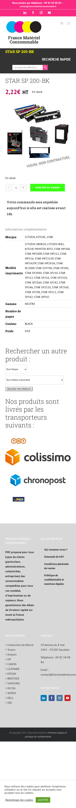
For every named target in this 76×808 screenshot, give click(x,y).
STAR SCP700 (43, 268)
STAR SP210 (50, 273)
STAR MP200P (33, 253)
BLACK (29, 323)
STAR (50, 237)
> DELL (9, 698)
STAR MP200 (62, 249)
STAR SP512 (48, 292)
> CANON (10, 664)
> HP (8, 659)
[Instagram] (60, 698)
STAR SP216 (41, 277)
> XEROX (10, 693)
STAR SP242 (50, 282)
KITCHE (40, 237)
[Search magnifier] (45, 67)
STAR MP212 (51, 253)
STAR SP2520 (42, 287)
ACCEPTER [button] (43, 799)
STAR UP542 (41, 297)
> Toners (10, 649)
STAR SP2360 (33, 282)
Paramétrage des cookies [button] (19, 800)
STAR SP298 (32, 292)
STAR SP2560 (60, 287)
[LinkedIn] (44, 698)
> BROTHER (12, 678)
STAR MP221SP (44, 258)
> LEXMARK (12, 669)
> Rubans (11, 654)
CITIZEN (30, 237)
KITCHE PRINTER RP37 (39, 249)
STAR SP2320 (58, 277)
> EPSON (10, 673)
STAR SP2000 (33, 273)
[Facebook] (52, 698)
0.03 (27, 331)
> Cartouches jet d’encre (19, 645)
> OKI (8, 702)
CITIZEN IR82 (55, 244)
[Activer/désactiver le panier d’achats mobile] (61, 23)
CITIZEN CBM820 (35, 244)
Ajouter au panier (47, 187)
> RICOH (10, 688)
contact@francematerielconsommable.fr (38, 6)
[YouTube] (68, 698)
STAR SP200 (60, 268)
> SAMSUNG (12, 683)
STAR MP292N (46, 263)
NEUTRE (30, 304)
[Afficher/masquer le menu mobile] (69, 23)
